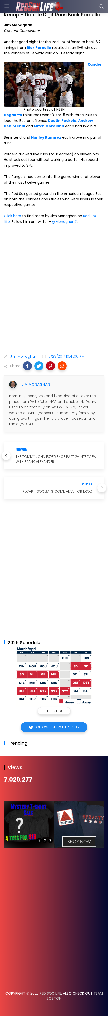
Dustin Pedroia (62, 120)
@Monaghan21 (64, 221)
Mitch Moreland (49, 126)
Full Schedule (54, 710)
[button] (27, 365)
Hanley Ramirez (46, 137)
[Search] (101, 6)
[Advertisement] (54, 290)
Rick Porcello (39, 47)
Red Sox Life (50, 993)
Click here (12, 215)
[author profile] (13, 384)
